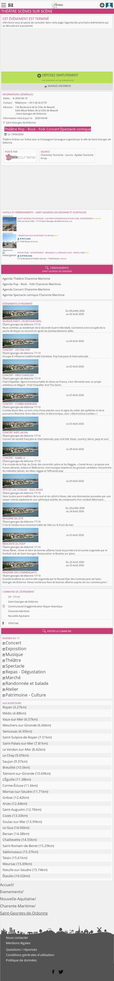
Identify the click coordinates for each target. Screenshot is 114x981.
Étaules (8, 876)
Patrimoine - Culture (25, 695)
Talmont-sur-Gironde (18, 773)
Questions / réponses (21, 949)
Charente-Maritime (18, 611)
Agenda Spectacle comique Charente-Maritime (34, 295)
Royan (7, 707)
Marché (13, 677)
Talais (7, 857)
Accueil (6, 884)
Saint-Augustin (14, 809)
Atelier (11, 689)
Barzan (8, 833)
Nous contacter (17, 938)
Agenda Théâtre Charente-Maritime (26, 278)
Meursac (9, 864)
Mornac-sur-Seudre (17, 791)
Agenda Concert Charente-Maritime (26, 289)
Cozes (7, 815)
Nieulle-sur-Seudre (17, 869)
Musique (14, 654)
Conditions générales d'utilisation (30, 955)
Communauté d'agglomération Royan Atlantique (35, 606)
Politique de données (21, 960)
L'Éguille (9, 779)
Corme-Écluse (13, 785)
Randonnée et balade (26, 683)
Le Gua (8, 827)
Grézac (8, 797)
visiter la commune (57, 631)
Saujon (8, 761)
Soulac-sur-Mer (14, 821)
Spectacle (14, 666)
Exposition (15, 648)
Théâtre (11, 129)
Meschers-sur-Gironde (20, 725)
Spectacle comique (75, 129)
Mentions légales (18, 943)
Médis (7, 713)
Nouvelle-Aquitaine (18, 616)
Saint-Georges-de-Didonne (23, 601)
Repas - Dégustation (25, 672)
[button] (57, 77)
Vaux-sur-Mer (13, 719)
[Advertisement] (57, 51)
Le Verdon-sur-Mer (17, 749)
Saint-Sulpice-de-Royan (20, 737)
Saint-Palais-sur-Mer (18, 743)
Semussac (10, 731)
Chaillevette (11, 839)
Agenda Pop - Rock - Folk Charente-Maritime (32, 284)
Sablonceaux (12, 852)
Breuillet (9, 767)
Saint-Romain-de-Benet (20, 845)
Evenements (11, 891)
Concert (53, 129)
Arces (7, 803)
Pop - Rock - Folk (32, 129)
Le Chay (8, 755)
